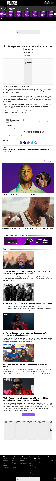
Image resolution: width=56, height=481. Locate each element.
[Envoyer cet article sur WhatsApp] (31, 143)
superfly (5, 151)
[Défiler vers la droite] (50, 429)
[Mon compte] (52, 2)
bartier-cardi (45, 149)
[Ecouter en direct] (45, 2)
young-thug (17, 149)
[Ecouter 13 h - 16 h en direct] (28, 241)
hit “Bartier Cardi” (28, 96)
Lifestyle (25, 19)
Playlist (5, 462)
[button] (9, 430)
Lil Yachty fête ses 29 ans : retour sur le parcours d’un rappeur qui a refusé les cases (25, 334)
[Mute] (27, 8)
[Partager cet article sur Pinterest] (28, 143)
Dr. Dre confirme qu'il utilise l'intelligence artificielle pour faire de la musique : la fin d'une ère (26, 273)
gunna (9, 151)
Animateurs (6, 460)
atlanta (30, 149)
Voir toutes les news (28, 414)
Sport (18, 19)
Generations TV (48, 19)
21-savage (35, 149)
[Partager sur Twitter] (24, 143)
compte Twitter (25, 104)
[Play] (2, 8)
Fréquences (6, 467)
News (6, 19)
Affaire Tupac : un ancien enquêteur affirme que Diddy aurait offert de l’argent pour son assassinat (25, 399)
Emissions (5, 458)
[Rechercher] (48, 2)
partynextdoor (11, 149)
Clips (39, 462)
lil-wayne (5, 149)
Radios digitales (36, 19)
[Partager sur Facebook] (20, 143)
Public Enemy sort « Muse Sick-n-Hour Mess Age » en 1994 (27, 303)
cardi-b (40, 149)
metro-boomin (25, 149)
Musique (12, 19)
